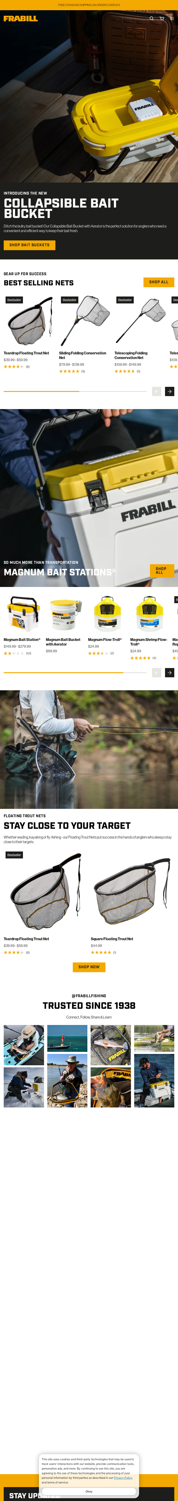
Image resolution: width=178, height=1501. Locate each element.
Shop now (89, 967)
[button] (156, 391)
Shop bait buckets (30, 245)
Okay (89, 1491)
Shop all (158, 282)
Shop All (161, 571)
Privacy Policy (123, 1477)
